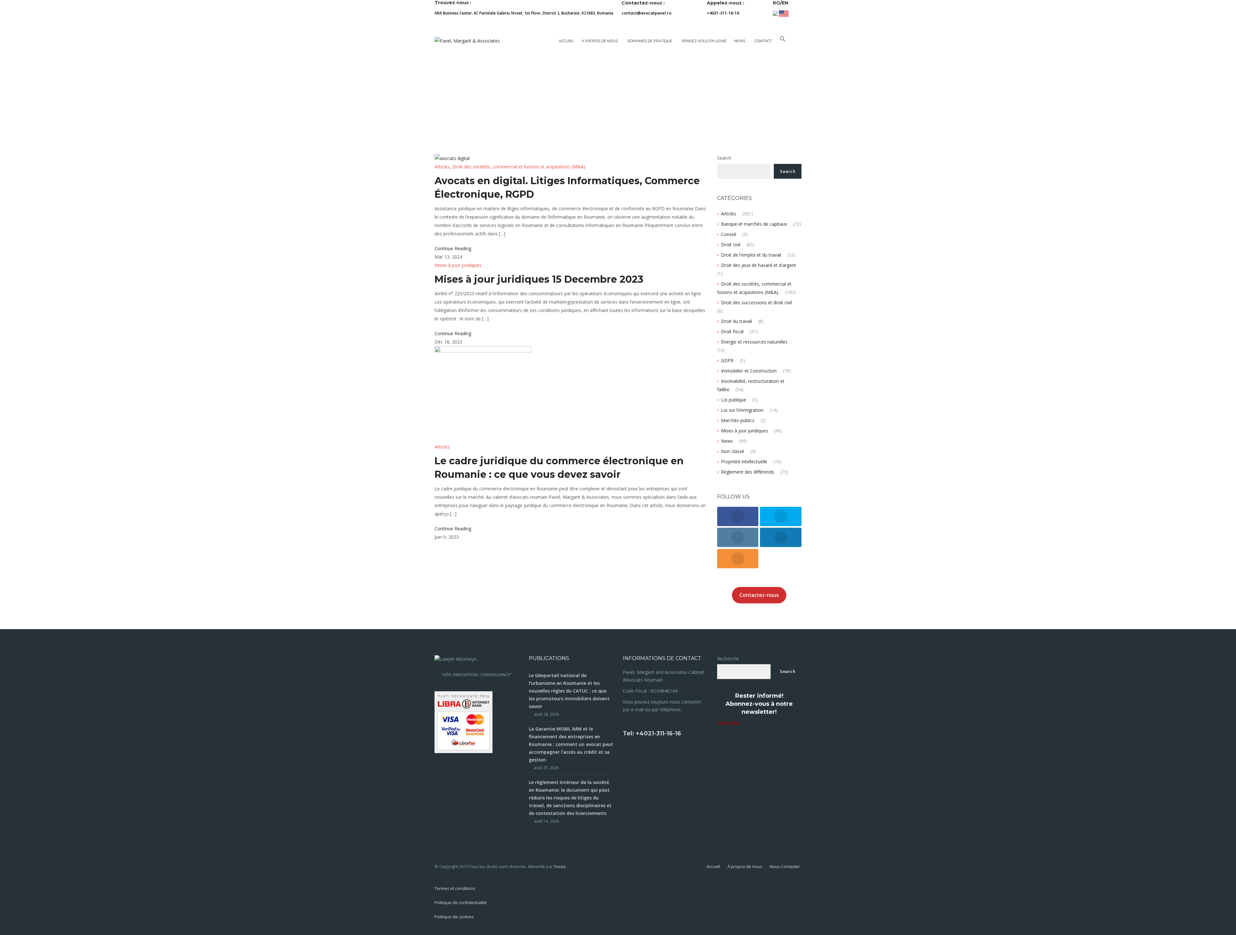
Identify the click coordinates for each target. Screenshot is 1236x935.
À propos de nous (744, 866)
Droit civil (730, 244)
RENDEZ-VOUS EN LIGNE (704, 41)
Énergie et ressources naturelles (754, 342)
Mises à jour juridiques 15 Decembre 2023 (539, 279)
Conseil (728, 234)
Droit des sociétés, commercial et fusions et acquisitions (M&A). (519, 167)
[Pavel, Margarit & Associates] (467, 40)
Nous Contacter (785, 866)
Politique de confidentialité (461, 902)
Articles (442, 167)
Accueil (566, 41)
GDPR (727, 360)
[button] (782, 41)
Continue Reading (453, 248)
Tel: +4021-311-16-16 (652, 733)
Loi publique (733, 400)
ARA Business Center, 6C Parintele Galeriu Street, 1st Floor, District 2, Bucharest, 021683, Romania (524, 13)
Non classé (732, 451)
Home (441, 94)
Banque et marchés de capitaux (754, 224)
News (727, 441)
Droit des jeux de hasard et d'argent (758, 265)
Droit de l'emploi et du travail (751, 255)
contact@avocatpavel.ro (646, 13)
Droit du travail (736, 321)
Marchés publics (737, 420)
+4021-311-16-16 (723, 13)
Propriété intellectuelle (744, 461)
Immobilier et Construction (749, 371)
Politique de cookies (454, 917)
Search (724, 158)
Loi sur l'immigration (742, 410)
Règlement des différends (747, 472)
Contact (763, 41)
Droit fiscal (732, 331)
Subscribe (728, 723)
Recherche (728, 659)
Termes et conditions (455, 888)
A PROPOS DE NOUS (600, 41)
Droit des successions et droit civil (756, 302)
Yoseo (560, 866)
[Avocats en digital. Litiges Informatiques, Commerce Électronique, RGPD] (452, 158)
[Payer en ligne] (463, 722)
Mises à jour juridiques (458, 265)
